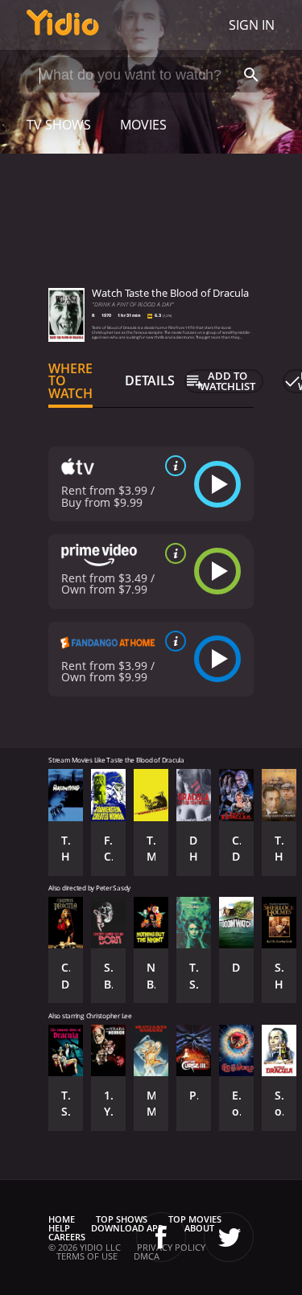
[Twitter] (229, 1237)
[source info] (172, 465)
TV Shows (59, 125)
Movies (143, 125)
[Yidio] (63, 25)
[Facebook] (161, 1237)
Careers (66, 1237)
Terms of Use (87, 1256)
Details (150, 380)
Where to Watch (70, 381)
